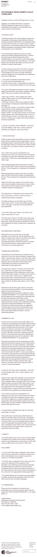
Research (4, 6)
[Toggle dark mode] (35, 2)
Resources (32, 544)
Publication (32, 542)
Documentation (5, 4)
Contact (30, 1)
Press (31, 545)
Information (4, 3)
